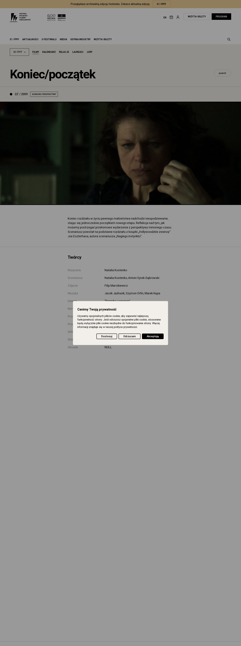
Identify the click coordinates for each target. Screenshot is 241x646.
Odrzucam (129, 336)
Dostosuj (106, 336)
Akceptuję (153, 336)
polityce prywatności (125, 327)
